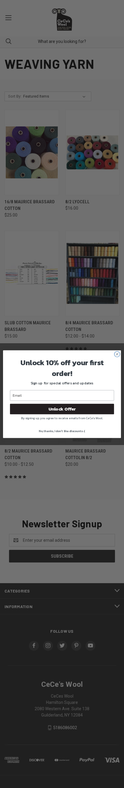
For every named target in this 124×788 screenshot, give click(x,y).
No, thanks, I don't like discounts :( (62, 431)
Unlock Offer (62, 408)
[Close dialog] (117, 354)
